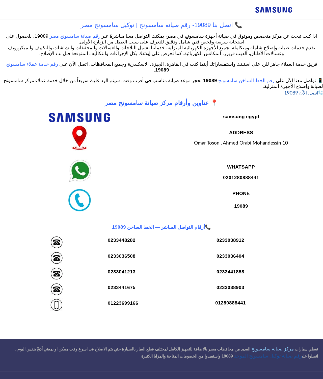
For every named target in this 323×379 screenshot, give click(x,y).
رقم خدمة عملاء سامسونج (32, 64)
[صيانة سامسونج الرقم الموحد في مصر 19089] (274, 9)
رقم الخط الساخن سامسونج (246, 80)
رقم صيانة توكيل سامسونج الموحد (268, 356)
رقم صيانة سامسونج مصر (75, 36)
